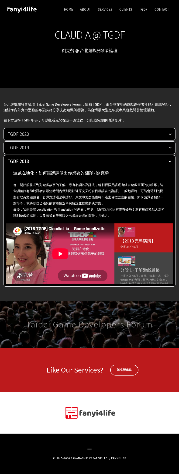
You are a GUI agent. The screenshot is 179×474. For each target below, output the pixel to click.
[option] (143, 237)
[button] (89, 134)
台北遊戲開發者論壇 (19, 104)
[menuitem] (68, 9)
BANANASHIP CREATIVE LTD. (89, 458)
